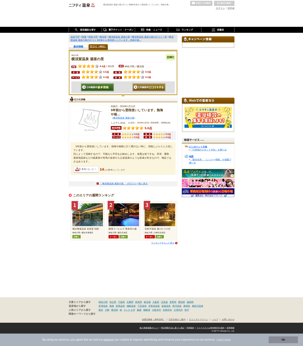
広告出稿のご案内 (177, 319)
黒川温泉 (176, 306)
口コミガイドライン (198, 319)
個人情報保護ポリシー (149, 328)
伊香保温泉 (154, 306)
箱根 (111, 306)
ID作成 (231, 8)
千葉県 (121, 302)
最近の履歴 (224, 3)
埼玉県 (112, 302)
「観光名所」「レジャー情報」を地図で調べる (210, 161)
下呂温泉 (142, 306)
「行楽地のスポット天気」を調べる (208, 149)
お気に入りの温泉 (201, 3)
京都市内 (167, 310)
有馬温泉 (120, 306)
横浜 (101, 310)
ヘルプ (215, 319)
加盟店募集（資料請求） (153, 319)
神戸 (186, 310)
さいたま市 (129, 310)
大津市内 (178, 310)
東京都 (147, 302)
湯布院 (186, 306)
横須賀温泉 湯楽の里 (123, 118)
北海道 (164, 302)
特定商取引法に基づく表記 (172, 328)
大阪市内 (156, 310)
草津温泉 (103, 306)
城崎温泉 (131, 306)
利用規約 (190, 328)
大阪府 (155, 302)
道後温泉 (166, 306)
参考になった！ (89, 169)
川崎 (107, 310)
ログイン (220, 8)
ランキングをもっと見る (162, 243)
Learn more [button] (224, 339)
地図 (191, 156)
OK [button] (283, 339)
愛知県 (181, 302)
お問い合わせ (228, 319)
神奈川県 (103, 302)
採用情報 (230, 328)
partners (108, 339)
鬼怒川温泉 (197, 306)
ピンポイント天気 (198, 146)
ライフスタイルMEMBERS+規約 (210, 328)
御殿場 (146, 310)
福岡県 (190, 302)
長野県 (173, 302)
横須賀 (114, 310)
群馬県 (138, 302)
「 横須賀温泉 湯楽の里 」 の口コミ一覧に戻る (123, 183)
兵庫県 (130, 302)
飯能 (139, 310)
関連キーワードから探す (82, 314)
